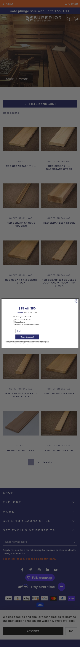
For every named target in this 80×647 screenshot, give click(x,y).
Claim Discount (27, 337)
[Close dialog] (76, 301)
